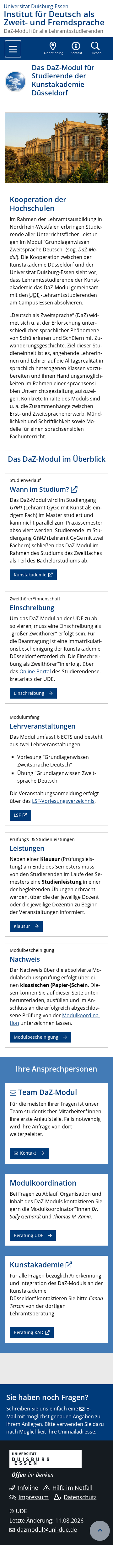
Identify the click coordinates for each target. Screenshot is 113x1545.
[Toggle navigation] (13, 48)
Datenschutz (80, 1497)
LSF (17, 815)
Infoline (28, 1487)
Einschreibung (29, 693)
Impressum (34, 1497)
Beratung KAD (28, 1332)
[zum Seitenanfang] (100, 1531)
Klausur (22, 926)
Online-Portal (35, 671)
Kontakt (28, 1153)
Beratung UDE (28, 1235)
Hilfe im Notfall (72, 1487)
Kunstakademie (30, 575)
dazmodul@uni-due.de (47, 1529)
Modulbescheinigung (36, 1037)
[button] (77, 49)
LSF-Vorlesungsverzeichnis (63, 800)
